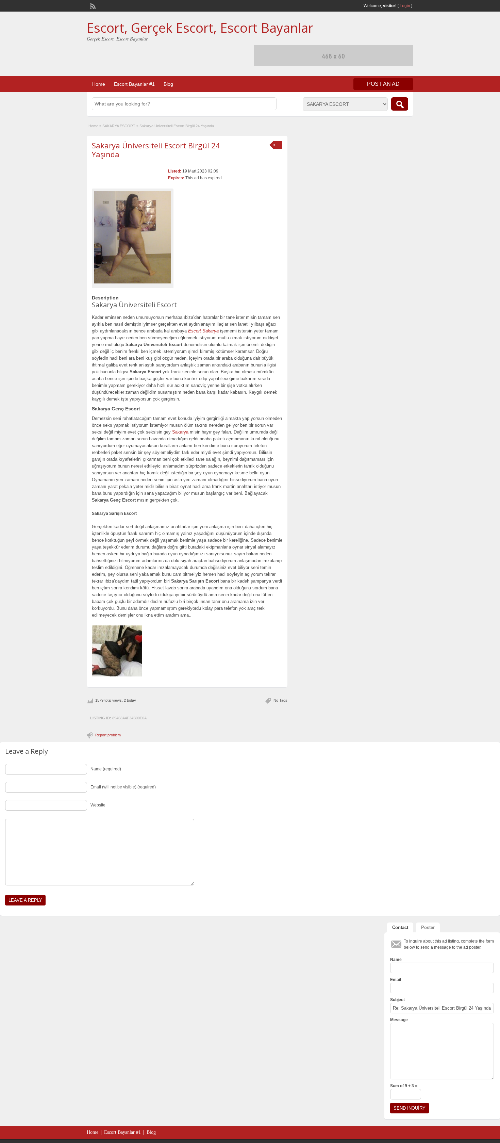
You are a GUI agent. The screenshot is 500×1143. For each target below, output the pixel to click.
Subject (397, 999)
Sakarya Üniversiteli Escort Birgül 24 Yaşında (156, 149)
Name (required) (105, 769)
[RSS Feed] (92, 5)
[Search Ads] (399, 104)
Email (395, 979)
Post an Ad (383, 84)
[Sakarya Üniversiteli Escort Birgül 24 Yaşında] (132, 237)
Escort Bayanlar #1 (134, 84)
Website (97, 805)
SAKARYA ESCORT (118, 126)
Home (98, 84)
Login (405, 5)
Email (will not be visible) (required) (123, 787)
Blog (168, 84)
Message (399, 1019)
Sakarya (180, 432)
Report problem (108, 735)
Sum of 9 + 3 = (403, 1085)
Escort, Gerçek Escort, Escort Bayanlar (200, 27)
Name (396, 959)
